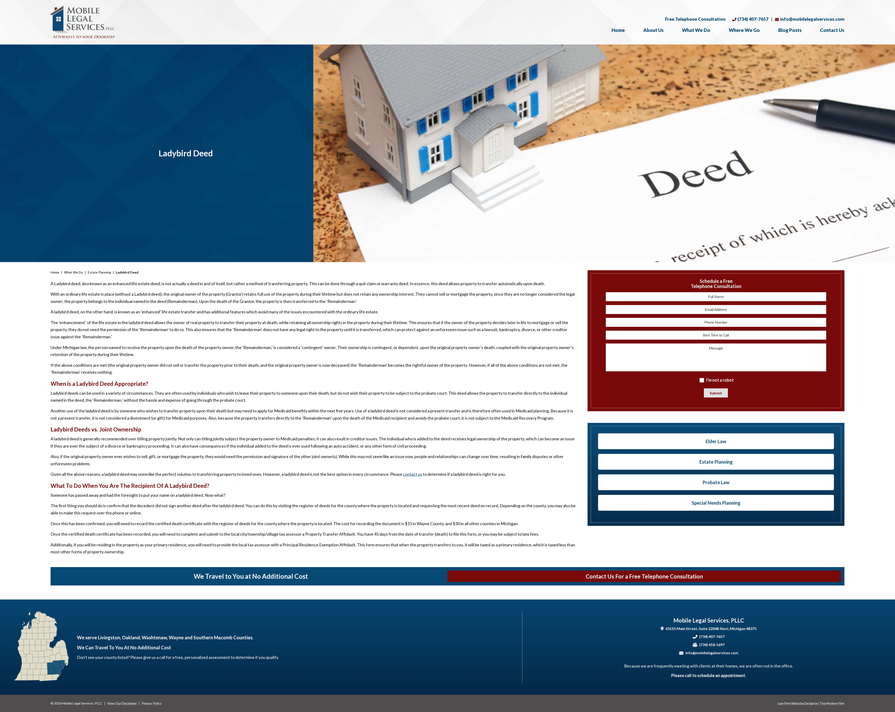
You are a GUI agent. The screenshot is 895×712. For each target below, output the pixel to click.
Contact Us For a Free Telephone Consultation (644, 576)
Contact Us (832, 30)
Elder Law (716, 441)
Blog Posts (790, 30)
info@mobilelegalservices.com (812, 19)
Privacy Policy (152, 703)
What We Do (696, 30)
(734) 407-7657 (752, 19)
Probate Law (716, 482)
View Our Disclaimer (122, 703)
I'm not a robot (720, 380)
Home (618, 30)
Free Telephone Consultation (695, 19)
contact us (412, 474)
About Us (653, 30)
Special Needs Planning (716, 503)
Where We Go (744, 30)
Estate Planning (716, 462)
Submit (716, 393)
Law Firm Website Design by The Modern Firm (811, 703)
